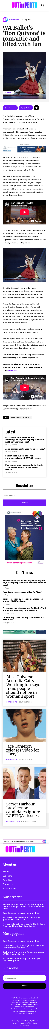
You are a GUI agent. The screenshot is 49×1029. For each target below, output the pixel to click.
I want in (24, 502)
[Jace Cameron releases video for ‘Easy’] (24, 725)
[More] (36, 107)
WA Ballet (27, 417)
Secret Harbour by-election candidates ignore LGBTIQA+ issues (23, 457)
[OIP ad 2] (24, 841)
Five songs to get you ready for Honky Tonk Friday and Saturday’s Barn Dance (24, 467)
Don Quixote (16, 417)
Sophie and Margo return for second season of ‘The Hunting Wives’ (23, 953)
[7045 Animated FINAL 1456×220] (24, 149)
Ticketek (12, 370)
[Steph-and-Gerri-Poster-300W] (24, 538)
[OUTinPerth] (6, 19)
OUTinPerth (14, 20)
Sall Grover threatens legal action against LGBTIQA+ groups (22, 959)
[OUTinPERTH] (24, 5)
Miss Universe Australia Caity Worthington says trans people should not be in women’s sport (24, 439)
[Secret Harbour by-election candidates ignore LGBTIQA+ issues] (24, 783)
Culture (9, 93)
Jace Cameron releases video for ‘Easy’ (25, 448)
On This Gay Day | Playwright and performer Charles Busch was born (24, 946)
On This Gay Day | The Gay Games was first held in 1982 (24, 618)
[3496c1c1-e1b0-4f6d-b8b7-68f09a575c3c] (24, 632)
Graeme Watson (13, 821)
